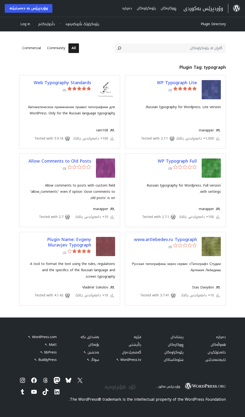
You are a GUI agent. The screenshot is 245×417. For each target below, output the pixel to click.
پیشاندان (177, 337)
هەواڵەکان (218, 344)
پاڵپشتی (135, 344)
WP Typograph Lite (177, 83)
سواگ (93, 360)
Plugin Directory (213, 24)
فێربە (137, 337)
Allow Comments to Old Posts (59, 161)
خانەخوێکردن (217, 352)
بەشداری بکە (90, 337)
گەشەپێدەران (131, 352)
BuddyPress (45, 360)
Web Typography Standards (62, 83)
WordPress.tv (128, 360)
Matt (51, 344)
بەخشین (91, 352)
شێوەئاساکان (174, 360)
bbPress (48, 352)
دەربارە (221, 337)
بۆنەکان (93, 344)
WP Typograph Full (177, 161)
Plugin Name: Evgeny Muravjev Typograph (69, 242)
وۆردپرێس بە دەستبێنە (28, 8)
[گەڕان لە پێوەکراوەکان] (119, 48)
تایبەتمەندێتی (215, 360)
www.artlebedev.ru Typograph (165, 239)
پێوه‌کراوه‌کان (174, 352)
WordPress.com (42, 337)
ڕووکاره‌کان (176, 344)
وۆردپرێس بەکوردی (167, 386)
